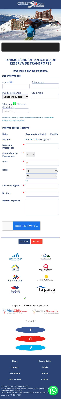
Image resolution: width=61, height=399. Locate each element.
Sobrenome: (38, 82)
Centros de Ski (44, 361)
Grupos (45, 373)
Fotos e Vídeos (15, 380)
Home (14, 361)
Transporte (15, 373)
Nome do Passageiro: (8, 146)
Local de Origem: (11, 185)
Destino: (6, 193)
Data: (5, 161)
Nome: (5, 82)
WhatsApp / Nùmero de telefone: (14, 105)
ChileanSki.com (30, 4)
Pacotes (15, 367)
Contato (44, 380)
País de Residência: (11, 92)
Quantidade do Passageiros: (10, 154)
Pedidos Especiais (11, 200)
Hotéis (45, 367)
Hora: (5, 169)
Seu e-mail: (37, 92)
